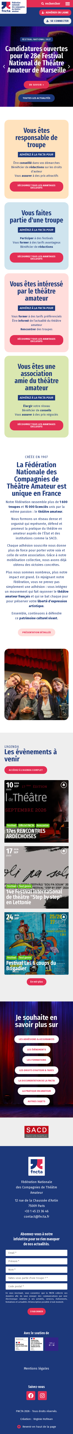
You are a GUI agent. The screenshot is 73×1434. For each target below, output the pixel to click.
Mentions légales (36, 1368)
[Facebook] (30, 1395)
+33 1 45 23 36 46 (37, 1211)
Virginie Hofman (43, 1419)
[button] (67, 3)
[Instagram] (42, 1395)
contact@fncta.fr (36, 1217)
